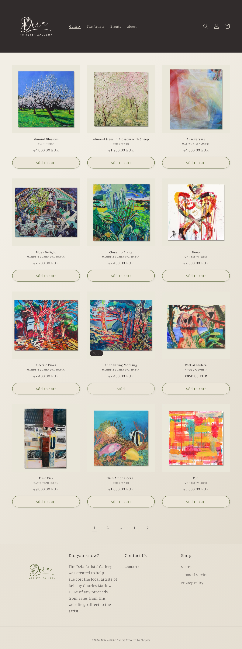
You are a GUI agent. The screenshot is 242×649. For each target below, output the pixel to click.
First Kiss (46, 478)
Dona (196, 252)
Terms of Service (194, 574)
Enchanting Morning (121, 365)
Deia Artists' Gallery (113, 639)
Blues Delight (46, 252)
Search (186, 566)
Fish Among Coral (120, 478)
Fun (196, 478)
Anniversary (196, 139)
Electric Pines (46, 365)
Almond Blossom (46, 139)
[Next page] (147, 527)
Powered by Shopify (138, 639)
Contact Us (133, 566)
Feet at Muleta (196, 365)
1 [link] (94, 527)
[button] (205, 26)
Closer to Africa (121, 252)
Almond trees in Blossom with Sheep (121, 139)
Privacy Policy (192, 583)
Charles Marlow (97, 585)
